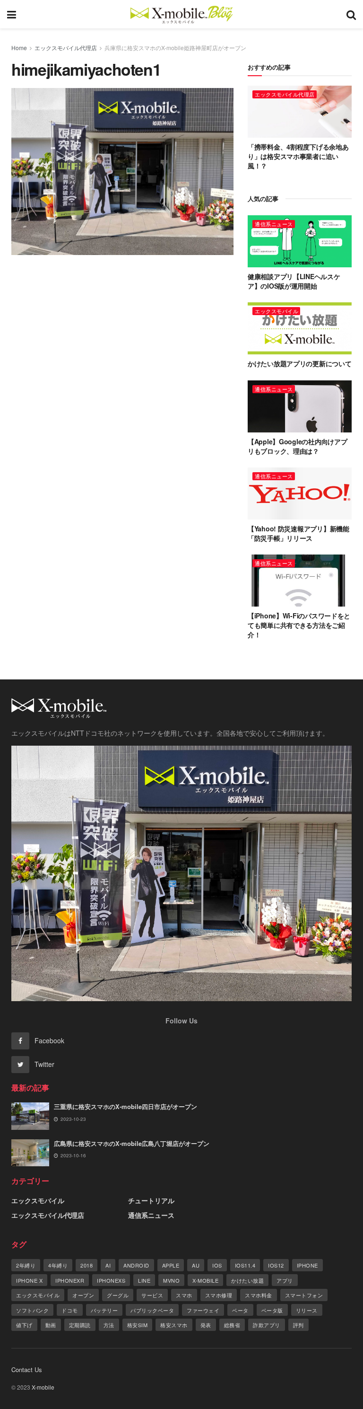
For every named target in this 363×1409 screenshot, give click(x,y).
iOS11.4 (245, 1265)
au (195, 1265)
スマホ (184, 1295)
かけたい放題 (247, 1280)
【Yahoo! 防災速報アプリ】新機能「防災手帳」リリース (298, 533)
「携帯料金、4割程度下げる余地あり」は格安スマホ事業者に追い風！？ (298, 156)
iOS (217, 1265)
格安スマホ (174, 1325)
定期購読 (80, 1325)
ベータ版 (272, 1310)
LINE (144, 1280)
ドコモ (69, 1310)
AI (108, 1265)
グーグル (118, 1295)
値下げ (24, 1325)
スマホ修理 (219, 1295)
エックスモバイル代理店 (66, 48)
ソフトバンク (32, 1310)
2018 (86, 1265)
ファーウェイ (203, 1310)
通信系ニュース (274, 224)
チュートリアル (151, 1200)
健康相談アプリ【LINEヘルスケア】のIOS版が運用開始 (294, 281)
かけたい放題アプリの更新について (300, 363)
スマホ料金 (258, 1295)
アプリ (285, 1280)
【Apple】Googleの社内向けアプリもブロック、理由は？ (297, 446)
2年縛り (25, 1265)
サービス (152, 1295)
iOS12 (276, 1265)
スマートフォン (304, 1295)
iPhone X (29, 1280)
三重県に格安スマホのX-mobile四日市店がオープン (125, 1106)
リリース (307, 1310)
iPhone (307, 1265)
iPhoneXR (69, 1280)
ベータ (240, 1310)
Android (136, 1265)
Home (19, 48)
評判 (298, 1325)
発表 (205, 1325)
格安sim (137, 1325)
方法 (109, 1325)
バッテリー (104, 1310)
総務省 (232, 1325)
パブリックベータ (152, 1310)
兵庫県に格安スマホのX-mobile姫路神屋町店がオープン (175, 48)
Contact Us (26, 1369)
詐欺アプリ (266, 1325)
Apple (171, 1265)
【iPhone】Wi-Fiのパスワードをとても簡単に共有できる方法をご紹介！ (299, 625)
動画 (50, 1325)
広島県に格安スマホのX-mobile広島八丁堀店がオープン (131, 1143)
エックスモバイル (276, 311)
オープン (83, 1295)
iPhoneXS (111, 1280)
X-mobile (205, 1280)
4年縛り (58, 1265)
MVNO (171, 1280)
